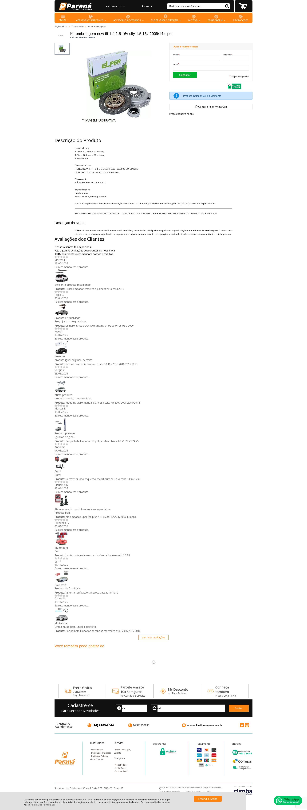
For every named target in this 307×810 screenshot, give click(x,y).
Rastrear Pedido (122, 771)
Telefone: (227, 55)
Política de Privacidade (43, 804)
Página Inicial (61, 26)
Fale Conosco (97, 759)
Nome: (176, 55)
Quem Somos (97, 750)
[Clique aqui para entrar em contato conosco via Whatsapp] (288, 800)
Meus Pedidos (121, 765)
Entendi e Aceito (207, 799)
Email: (176, 64)
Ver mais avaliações (153, 637)
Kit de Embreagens (97, 26)
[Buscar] (227, 6)
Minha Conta (120, 768)
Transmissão (77, 26)
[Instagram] (247, 725)
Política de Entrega (99, 756)
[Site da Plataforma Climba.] (243, 790)
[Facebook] (242, 725)
